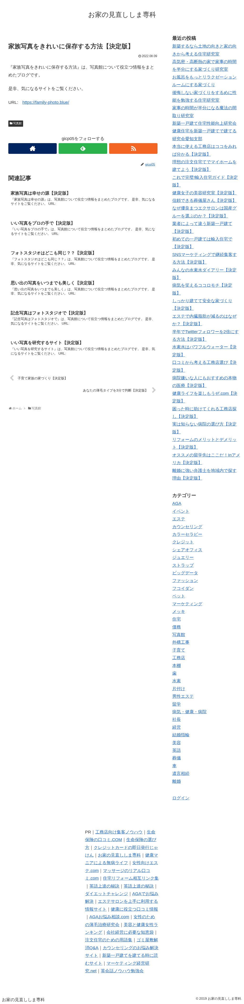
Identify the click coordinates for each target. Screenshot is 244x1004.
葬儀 (176, 758)
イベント (180, 511)
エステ (178, 519)
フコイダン (183, 588)
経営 (176, 727)
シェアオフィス (187, 549)
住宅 (176, 619)
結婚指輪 (180, 735)
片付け (178, 688)
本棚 (176, 665)
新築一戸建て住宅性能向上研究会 (204, 123)
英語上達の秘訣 (104, 886)
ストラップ (183, 565)
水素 (176, 680)
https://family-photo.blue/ (45, 102)
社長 (176, 719)
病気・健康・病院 (189, 711)
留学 (176, 704)
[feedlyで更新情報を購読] (83, 148)
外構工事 (180, 642)
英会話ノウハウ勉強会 (122, 971)
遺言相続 (180, 773)
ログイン (180, 798)
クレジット (183, 542)
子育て (178, 650)
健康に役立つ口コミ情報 (134, 909)
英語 (176, 750)
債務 (176, 627)
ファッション (185, 580)
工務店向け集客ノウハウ (118, 832)
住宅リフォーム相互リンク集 (131, 878)
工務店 (178, 657)
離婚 (176, 781)
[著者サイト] (32, 148)
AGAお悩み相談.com (109, 916)
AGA (176, 503)
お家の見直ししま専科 (119, 855)
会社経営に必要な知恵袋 (130, 932)
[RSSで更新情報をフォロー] (133, 148)
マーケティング (187, 604)
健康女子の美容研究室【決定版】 (204, 193)
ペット (178, 596)
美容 (176, 742)
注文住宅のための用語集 (108, 940)
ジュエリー (183, 557)
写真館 (17, 123)
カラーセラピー (187, 534)
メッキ (178, 611)
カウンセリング (187, 526)
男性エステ (183, 696)
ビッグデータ (185, 573)
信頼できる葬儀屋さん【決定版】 (204, 200)
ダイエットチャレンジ (106, 893)
